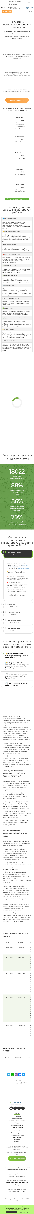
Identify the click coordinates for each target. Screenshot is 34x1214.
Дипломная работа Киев (17, 1191)
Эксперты (17, 1141)
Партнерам (17, 1137)
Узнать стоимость (17, 100)
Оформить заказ (7, 11)
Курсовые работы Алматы (17, 1174)
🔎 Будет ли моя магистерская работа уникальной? (16, 684)
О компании (17, 1116)
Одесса (9, 1169)
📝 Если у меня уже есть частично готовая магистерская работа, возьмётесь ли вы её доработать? (17, 666)
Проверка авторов (17, 1127)
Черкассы (18, 1057)
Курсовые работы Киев (17, 1176)
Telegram (25, 597)
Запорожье (26, 1167)
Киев (7, 1057)
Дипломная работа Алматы (17, 1189)
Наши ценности (17, 1118)
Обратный (29, 7)
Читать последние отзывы (17, 199)
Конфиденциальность (17, 1135)
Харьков (15, 1169)
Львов (20, 1169)
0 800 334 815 (13, 7)
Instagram (18, 597)
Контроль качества (17, 1125)
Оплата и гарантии (17, 1133)
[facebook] (19, 1108)
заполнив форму (23, 568)
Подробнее (22, 1212)
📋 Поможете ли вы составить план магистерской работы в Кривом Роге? (16, 676)
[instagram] (23, 1108)
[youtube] (11, 1108)
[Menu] (29, 3)
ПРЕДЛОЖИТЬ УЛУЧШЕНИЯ (17, 1158)
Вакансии (17, 1139)
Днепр (24, 1169)
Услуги (17, 1123)
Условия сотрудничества (17, 1121)
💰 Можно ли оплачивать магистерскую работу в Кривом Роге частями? (17, 656)
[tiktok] (15, 1108)
